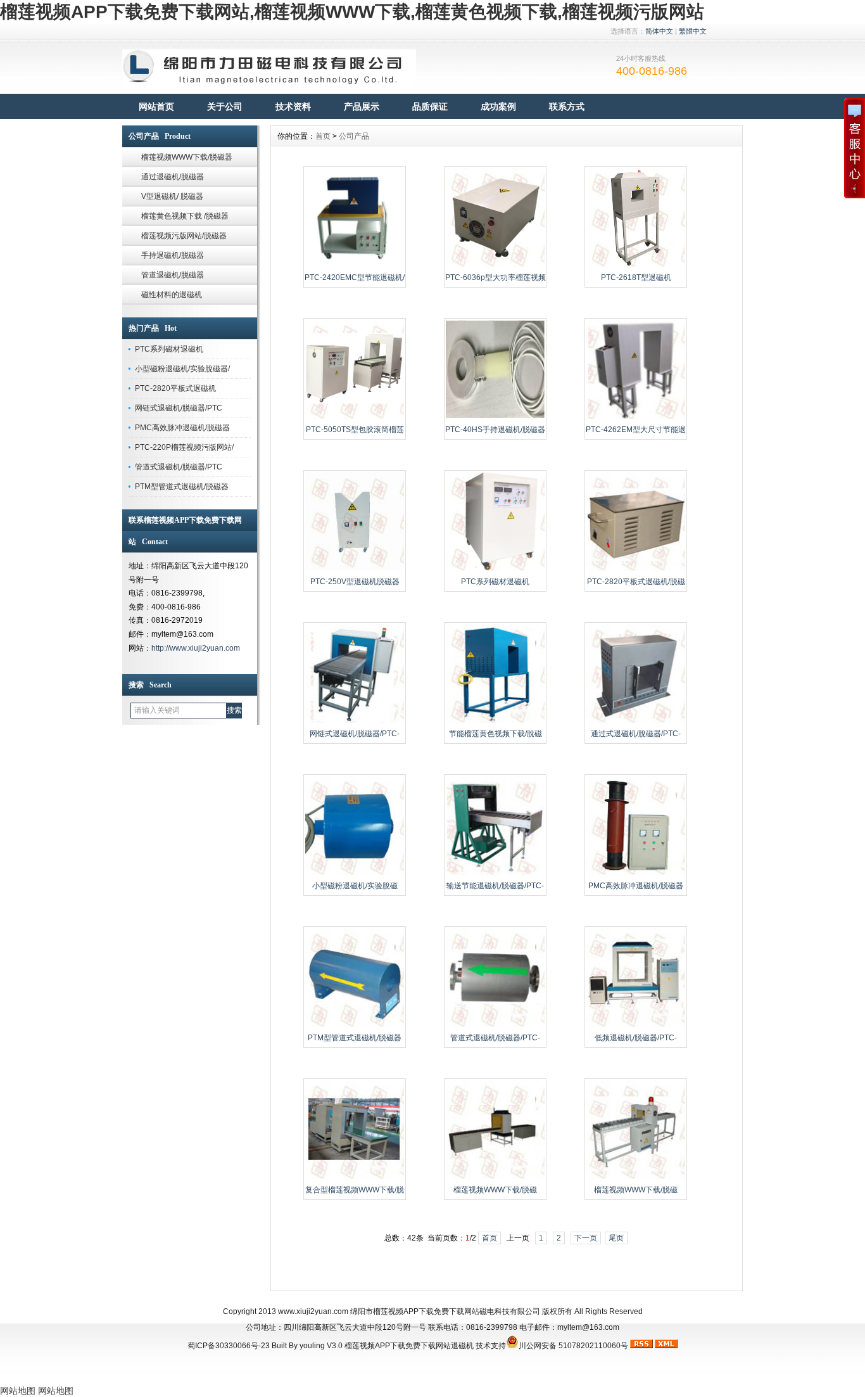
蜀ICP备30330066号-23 (228, 1345)
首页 (323, 136)
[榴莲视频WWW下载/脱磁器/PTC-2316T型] (635, 1177)
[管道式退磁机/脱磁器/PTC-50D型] (495, 1025)
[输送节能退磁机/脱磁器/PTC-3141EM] (495, 873)
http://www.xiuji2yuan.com (195, 648)
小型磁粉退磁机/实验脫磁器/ (182, 368)
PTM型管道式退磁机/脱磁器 (182, 486)
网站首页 (156, 106)
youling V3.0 (321, 1345)
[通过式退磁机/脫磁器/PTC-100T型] (635, 721)
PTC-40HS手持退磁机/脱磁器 (495, 429)
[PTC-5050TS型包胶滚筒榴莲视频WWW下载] (354, 417)
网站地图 (17, 1391)
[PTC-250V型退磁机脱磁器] (354, 569)
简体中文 (659, 31)
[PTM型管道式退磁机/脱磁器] (354, 1025)
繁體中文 (693, 31)
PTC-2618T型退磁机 (636, 277)
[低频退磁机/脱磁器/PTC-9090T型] (635, 1025)
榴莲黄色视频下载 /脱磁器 (185, 216)
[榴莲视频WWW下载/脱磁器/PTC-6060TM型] (495, 1177)
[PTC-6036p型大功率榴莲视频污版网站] (495, 265)
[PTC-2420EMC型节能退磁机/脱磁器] (354, 265)
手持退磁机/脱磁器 (172, 255)
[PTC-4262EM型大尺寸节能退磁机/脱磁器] (635, 417)
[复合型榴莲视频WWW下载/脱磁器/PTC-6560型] (354, 1177)
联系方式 (566, 106)
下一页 (585, 1238)
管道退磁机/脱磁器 (172, 275)
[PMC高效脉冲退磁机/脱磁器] (635, 873)
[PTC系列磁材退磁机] (495, 569)
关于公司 (225, 106)
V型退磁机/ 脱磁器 (172, 196)
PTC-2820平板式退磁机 (175, 388)
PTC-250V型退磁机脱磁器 (355, 581)
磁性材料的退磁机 (171, 294)
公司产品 (354, 136)
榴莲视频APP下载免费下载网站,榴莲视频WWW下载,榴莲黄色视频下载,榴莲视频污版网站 (352, 12)
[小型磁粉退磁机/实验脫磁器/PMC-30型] (354, 873)
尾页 (616, 1238)
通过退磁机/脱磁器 (172, 176)
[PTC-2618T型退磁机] (635, 265)
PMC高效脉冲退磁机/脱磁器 (182, 427)
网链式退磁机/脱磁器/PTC (178, 408)
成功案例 (498, 106)
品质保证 (430, 106)
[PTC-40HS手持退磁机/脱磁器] (495, 417)
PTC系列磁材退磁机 (169, 349)
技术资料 (293, 106)
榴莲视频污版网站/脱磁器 (184, 235)
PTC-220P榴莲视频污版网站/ (184, 447)
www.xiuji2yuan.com (313, 1311)
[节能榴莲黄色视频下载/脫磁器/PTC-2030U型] (495, 721)
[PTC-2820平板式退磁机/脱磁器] (635, 569)
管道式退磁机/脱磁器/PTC (178, 466)
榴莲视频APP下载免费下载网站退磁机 (409, 1345)
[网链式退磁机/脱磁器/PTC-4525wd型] (354, 721)
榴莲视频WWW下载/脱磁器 (186, 157)
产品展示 (361, 106)
